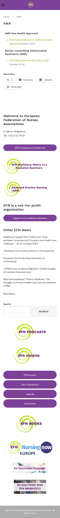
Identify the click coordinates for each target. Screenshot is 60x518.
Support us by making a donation (30, 218)
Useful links (30, 403)
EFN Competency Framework (30, 147)
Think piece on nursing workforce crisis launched (28, 250)
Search (7, 304)
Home (6, 17)
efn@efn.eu (20, 131)
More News (9, 293)
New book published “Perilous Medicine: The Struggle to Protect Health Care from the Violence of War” (29, 282)
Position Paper (41, 60)
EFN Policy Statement (20, 60)
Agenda (30, 394)
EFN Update (30, 375)
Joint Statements (30, 384)
